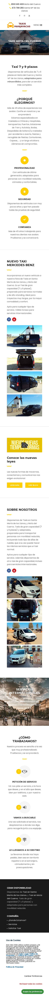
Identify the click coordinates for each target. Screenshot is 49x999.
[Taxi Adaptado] (24, 587)
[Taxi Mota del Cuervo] (24, 633)
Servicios (12, 924)
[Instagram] (24, 15)
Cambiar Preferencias (33, 976)
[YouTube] (29, 15)
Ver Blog (33, 485)
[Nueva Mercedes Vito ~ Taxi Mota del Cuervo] (24, 336)
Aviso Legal (23, 954)
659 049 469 (17, 4)
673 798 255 (18, 8)
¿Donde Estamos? (17, 920)
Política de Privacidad (14, 967)
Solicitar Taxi (14, 928)
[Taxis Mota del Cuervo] (19, 25)
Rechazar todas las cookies (30, 984)
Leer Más (14, 485)
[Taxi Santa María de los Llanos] (24, 657)
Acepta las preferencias (32, 991)
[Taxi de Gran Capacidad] (24, 610)
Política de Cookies (26, 955)
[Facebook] (19, 15)
